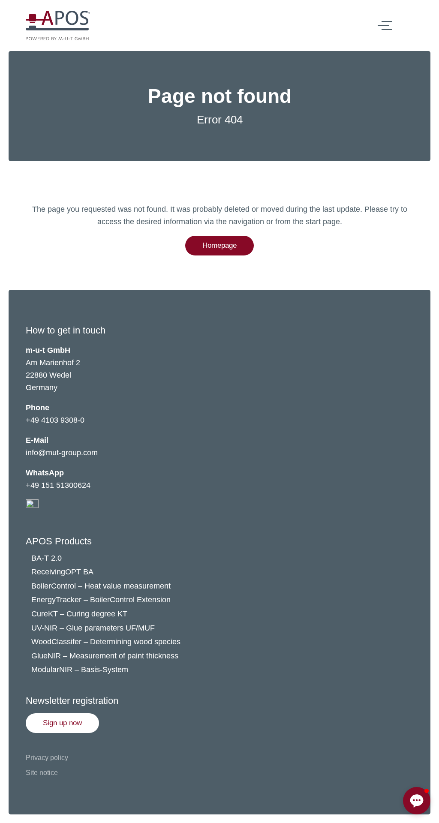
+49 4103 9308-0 (55, 420)
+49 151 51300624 (58, 485)
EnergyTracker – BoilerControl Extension (101, 599)
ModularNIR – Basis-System (79, 669)
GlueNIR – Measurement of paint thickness (104, 656)
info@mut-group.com (62, 452)
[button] (62, 723)
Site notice (42, 772)
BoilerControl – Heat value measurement (101, 586)
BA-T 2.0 (46, 558)
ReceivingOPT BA (62, 572)
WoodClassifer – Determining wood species (105, 641)
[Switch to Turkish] (418, 42)
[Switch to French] (418, 25)
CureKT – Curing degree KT (79, 614)
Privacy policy (47, 757)
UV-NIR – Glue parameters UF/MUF (94, 628)
